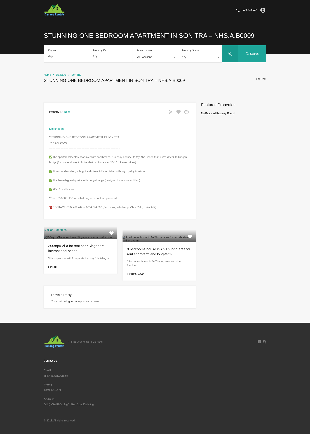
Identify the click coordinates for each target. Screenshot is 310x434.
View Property (80, 238)
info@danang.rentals (56, 375)
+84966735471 (249, 10)
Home (47, 74)
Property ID (99, 50)
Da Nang (61, 74)
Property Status (190, 50)
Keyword (53, 50)
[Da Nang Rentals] (54, 14)
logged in (71, 301)
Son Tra (76, 74)
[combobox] (155, 58)
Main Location (145, 50)
